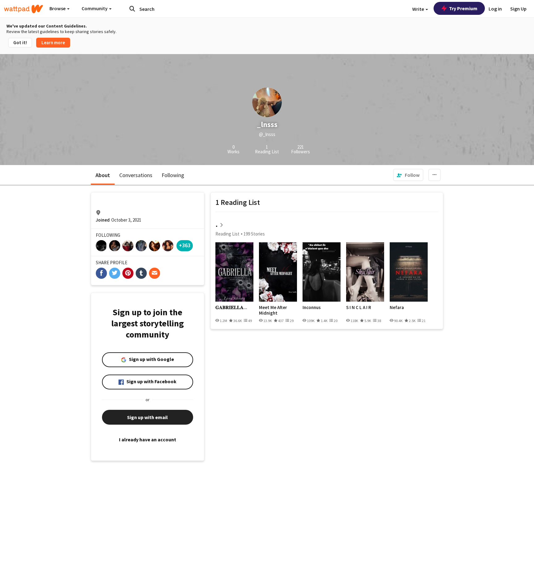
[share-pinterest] (128, 273)
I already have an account (147, 439)
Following (173, 175)
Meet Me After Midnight (273, 310)
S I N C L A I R (358, 307)
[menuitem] (408, 175)
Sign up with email (147, 417)
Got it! (20, 42)
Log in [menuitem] (495, 9)
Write (418, 9)
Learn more (53, 42)
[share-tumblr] (141, 273)
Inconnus (312, 307)
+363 (184, 245)
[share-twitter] (114, 273)
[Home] (23, 9)
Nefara (397, 307)
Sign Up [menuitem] (518, 9)
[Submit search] (132, 9)
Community (95, 8)
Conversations (135, 175)
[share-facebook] (101, 273)
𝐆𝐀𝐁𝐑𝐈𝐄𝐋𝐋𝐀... (231, 307)
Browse (57, 8)
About (102, 175)
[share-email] (154, 273)
